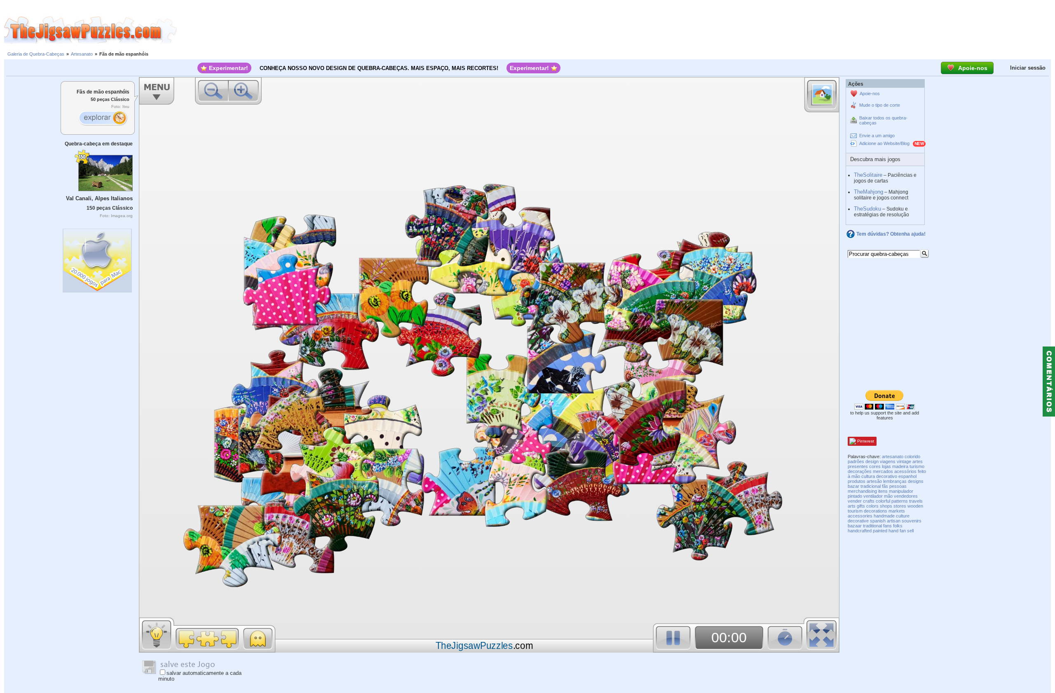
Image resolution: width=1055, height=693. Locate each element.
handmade (884, 515)
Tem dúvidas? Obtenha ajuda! (891, 234)
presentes (858, 466)
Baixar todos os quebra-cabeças (883, 120)
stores (899, 505)
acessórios (905, 471)
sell (910, 530)
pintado (855, 496)
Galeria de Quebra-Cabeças (35, 54)
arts (852, 505)
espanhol (907, 476)
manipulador (901, 491)
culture (903, 515)
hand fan (897, 530)
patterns (899, 501)
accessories (860, 515)
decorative (858, 520)
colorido (912, 456)
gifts (861, 505)
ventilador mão (878, 496)
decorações (860, 471)
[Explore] (102, 118)
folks (898, 525)
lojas (886, 466)
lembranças (895, 481)
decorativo (886, 476)
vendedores (906, 496)
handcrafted (860, 530)
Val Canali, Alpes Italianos (99, 198)
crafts (868, 501)
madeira (900, 466)
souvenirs (911, 520)
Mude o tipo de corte (879, 105)
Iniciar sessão (1028, 68)
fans (887, 525)
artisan (893, 520)
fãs (885, 486)
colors (872, 505)
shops (886, 505)
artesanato (892, 456)
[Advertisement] (616, 30)
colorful (883, 501)
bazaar (855, 525)
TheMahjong (868, 192)
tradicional (870, 486)
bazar (853, 486)
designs (916, 481)
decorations (875, 510)
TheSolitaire (868, 175)
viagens (888, 461)
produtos (856, 481)
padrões (856, 461)
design (872, 461)
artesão (874, 481)
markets (897, 510)
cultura (868, 476)
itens (883, 491)
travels (916, 501)
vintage (904, 461)
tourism (855, 510)
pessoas (898, 486)
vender (855, 501)
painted (880, 530)
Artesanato (82, 54)
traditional (872, 525)
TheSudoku (867, 209)
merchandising (862, 491)
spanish (878, 520)
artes (917, 461)
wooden (915, 505)
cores (875, 466)
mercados (883, 471)
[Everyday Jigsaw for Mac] (98, 258)
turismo (917, 466)
